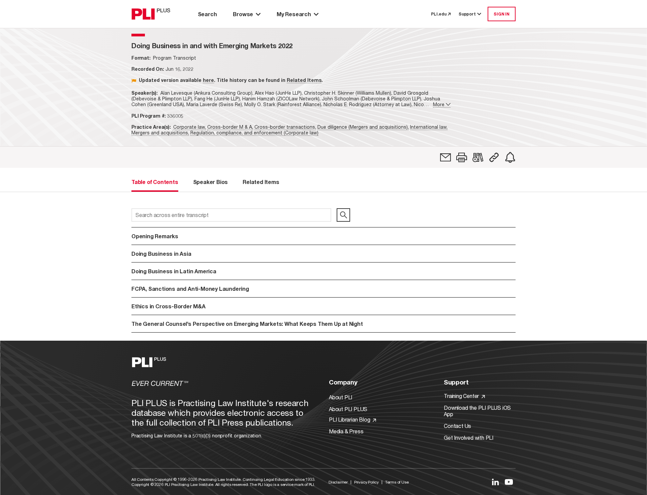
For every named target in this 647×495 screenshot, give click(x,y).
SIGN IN (502, 14)
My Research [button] (294, 14)
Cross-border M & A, (230, 127)
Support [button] (467, 14)
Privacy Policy (366, 482)
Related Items (304, 80)
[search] (343, 215)
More (438, 104)
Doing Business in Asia (161, 253)
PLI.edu (438, 14)
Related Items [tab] (261, 182)
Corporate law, (189, 127)
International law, (429, 127)
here (208, 80)
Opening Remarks (154, 236)
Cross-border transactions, (285, 127)
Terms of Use (397, 482)
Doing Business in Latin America (173, 271)
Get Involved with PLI (468, 437)
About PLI (340, 397)
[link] (445, 157)
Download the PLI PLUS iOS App (477, 410)
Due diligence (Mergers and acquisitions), (363, 127)
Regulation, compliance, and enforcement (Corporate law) (254, 132)
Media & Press (346, 431)
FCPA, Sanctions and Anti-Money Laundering (190, 288)
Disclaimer (338, 482)
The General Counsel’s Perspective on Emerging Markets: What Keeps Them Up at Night (247, 323)
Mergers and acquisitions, (160, 132)
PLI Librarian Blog (350, 419)
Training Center (462, 396)
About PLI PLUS (348, 409)
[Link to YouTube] (509, 482)
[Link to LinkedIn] (495, 482)
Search (207, 14)
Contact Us (457, 426)
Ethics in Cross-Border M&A (168, 306)
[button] (461, 157)
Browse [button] (243, 14)
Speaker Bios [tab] (210, 182)
